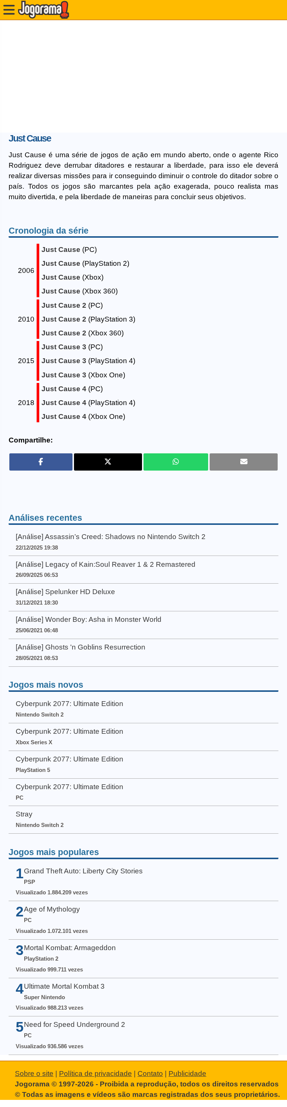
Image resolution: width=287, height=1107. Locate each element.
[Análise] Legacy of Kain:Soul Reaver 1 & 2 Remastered (105, 564)
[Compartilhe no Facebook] (40, 462)
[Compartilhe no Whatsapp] (176, 462)
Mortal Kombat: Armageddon (70, 948)
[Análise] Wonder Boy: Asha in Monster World (88, 619)
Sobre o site (34, 1073)
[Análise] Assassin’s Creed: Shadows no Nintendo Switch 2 (111, 537)
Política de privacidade (95, 1073)
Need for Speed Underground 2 (74, 1024)
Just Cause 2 (63, 305)
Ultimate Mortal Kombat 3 (64, 986)
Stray (24, 814)
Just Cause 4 (63, 389)
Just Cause (60, 249)
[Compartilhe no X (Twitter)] (108, 462)
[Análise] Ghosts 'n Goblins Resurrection (80, 647)
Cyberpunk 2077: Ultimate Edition (69, 704)
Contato (150, 1073)
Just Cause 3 (63, 347)
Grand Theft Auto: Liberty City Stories (83, 871)
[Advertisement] (143, 76)
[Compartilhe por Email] (244, 462)
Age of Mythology (52, 909)
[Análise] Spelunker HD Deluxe (65, 592)
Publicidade (187, 1073)
